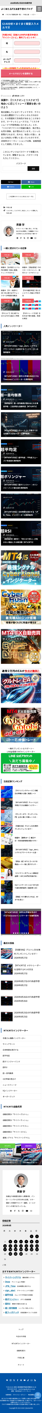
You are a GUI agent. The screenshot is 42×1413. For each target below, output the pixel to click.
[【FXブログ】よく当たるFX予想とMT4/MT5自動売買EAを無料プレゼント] (21, 9)
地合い (24, 210)
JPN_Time (10, 1285)
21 (26, 1249)
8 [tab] (28, 933)
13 (21, 1246)
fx (36, 210)
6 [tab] (24, 933)
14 (26, 1246)
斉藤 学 (21, 1191)
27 (21, 1254)
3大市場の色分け (9, 1079)
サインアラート (9, 1044)
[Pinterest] (21, 1380)
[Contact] (35, 238)
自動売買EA (28, 1146)
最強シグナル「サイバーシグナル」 (17, 1137)
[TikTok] (28, 1380)
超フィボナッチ (12, 1312)
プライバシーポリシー (20, 1395)
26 (16, 1254)
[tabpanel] (21, 922)
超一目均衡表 (8, 1073)
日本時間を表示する (10, 1049)
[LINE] (7, 1380)
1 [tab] (13, 933)
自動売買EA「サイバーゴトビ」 (15, 1131)
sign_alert (10, 1290)
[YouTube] (31, 238)
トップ (21, 1329)
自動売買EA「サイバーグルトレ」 (16, 1114)
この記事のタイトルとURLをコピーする (21, 196)
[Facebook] (21, 238)
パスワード (21, 163)
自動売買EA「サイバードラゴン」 (16, 1126)
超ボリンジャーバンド (11, 1061)
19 (16, 1249)
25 (10, 1254)
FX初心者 (9, 207)
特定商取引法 (32, 1395)
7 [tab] (26, 933)
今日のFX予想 (21, 1336)
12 (16, 1246)
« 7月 (4, 1265)
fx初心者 (9, 213)
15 (32, 1246)
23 (37, 1249)
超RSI (5, 1067)
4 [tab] (20, 933)
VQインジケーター (10, 1090)
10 (5, 1246)
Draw (7, 1281)
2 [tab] (15, 933)
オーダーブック (9, 1096)
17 (5, 1249)
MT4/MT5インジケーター (21, 1343)
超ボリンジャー (12, 1299)
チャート (21, 1365)
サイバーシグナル (13, 1277)
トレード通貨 (31, 210)
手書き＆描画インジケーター (14, 1038)
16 (37, 1246)
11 (10, 1246)
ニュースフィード (10, 1085)
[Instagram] (28, 238)
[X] (24, 238)
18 (10, 1249)
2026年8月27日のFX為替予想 (21, 3)
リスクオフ (17, 210)
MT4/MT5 (8, 1146)
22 (32, 1249)
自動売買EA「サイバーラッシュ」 (16, 1120)
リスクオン (9, 210)
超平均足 (6, 1055)
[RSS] (35, 1380)
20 (21, 1249)
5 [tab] (22, 933)
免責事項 (8, 1395)
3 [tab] (17, 933)
